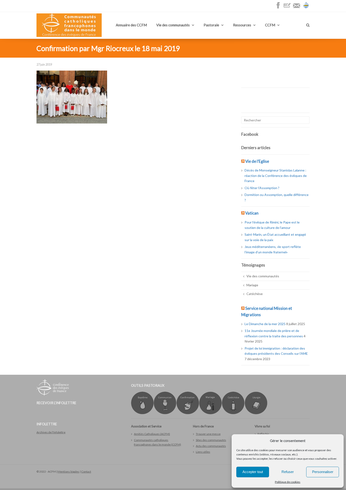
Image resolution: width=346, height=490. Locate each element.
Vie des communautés (173, 25)
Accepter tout (252, 472)
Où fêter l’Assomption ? (262, 188)
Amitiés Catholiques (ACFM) (152, 434)
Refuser (288, 472)
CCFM (270, 25)
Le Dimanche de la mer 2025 (265, 324)
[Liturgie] (256, 413)
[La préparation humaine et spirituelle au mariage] (210, 413)
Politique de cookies (287, 482)
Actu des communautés (211, 446)
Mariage (252, 285)
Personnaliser (322, 472)
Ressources (242, 25)
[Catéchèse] (233, 413)
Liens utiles (203, 452)
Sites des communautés (211, 440)
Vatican (251, 213)
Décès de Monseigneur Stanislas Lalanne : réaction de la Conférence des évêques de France (276, 175)
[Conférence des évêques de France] (306, 7)
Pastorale (211, 25)
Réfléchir (263, 434)
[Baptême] (142, 413)
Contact (86, 471)
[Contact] (297, 7)
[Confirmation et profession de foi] (187, 413)
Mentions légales (68, 471)
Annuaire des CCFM (131, 25)
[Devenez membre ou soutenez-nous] (288, 7)
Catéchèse (254, 294)
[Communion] (165, 413)
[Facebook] (279, 7)
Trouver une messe (208, 434)
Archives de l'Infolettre (50, 432)
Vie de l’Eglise (257, 161)
